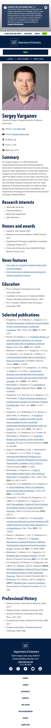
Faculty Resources (23, 59)
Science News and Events (12, 33)
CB (15, 140)
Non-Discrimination (25, 711)
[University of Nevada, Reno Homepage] (25, 645)
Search (37, 33)
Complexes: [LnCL (26, 463)
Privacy (25, 718)
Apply (44, 33)
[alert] (25, 16)
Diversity (25, 698)
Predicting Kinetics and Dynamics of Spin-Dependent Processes (25, 439)
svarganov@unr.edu (20, 134)
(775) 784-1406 (18, 129)
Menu (25, 52)
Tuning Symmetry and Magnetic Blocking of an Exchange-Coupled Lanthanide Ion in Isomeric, (27, 456)
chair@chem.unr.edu (25, 661)
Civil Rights (25, 705)
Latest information (15, 24)
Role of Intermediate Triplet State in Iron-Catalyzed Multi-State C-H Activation (25, 473)
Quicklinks (28, 33)
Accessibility (25, 691)
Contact (25, 678)
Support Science (38, 59)
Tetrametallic (12, 463)
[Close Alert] (45, 7)
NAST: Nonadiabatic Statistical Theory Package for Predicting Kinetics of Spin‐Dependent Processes (27, 572)
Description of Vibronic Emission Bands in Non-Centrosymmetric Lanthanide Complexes (27, 326)
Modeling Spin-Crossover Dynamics (22, 556)
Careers (25, 685)
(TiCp (37, 463)
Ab (7, 323)
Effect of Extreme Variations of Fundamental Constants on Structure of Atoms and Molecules (27, 401)
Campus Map (25, 724)
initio (11, 323)
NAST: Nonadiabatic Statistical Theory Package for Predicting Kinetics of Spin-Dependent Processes (27, 507)
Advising (10, 59)
